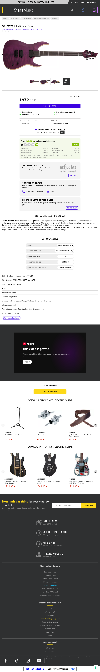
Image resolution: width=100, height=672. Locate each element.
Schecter (54, 19)
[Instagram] (27, 660)
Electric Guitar (26, 19)
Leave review (50, 391)
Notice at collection (34, 669)
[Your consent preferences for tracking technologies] (95, 667)
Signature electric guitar (41, 19)
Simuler (75, 144)
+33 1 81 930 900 (56, 546)
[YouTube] (38, 660)
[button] (34, 81)
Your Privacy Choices (58, 669)
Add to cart (50, 106)
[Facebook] (5, 660)
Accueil (5, 19)
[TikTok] (16, 660)
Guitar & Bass (15, 19)
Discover (73, 175)
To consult (72, 208)
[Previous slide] (3, 425)
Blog (50, 635)
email (52, 191)
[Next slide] (95, 425)
